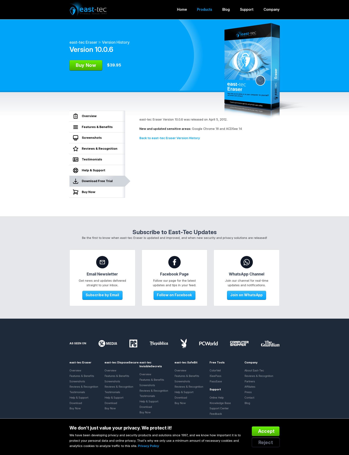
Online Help (217, 397)
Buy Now (75, 408)
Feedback (216, 413)
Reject (265, 442)
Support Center (219, 408)
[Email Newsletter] (102, 262)
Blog (226, 9)
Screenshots (77, 381)
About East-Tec (254, 370)
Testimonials (77, 392)
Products (204, 9)
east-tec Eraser (83, 42)
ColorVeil (215, 370)
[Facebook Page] (174, 262)
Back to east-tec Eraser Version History (169, 138)
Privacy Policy (148, 446)
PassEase (216, 381)
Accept (266, 431)
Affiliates (249, 386)
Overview (75, 370)
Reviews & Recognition (83, 386)
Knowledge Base (220, 403)
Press (248, 392)
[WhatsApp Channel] (246, 262)
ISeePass (215, 376)
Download (75, 403)
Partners (249, 381)
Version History (116, 42)
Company (272, 9)
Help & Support (78, 397)
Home (182, 9)
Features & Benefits (81, 376)
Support (246, 9)
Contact (249, 397)
